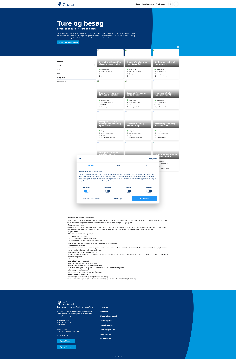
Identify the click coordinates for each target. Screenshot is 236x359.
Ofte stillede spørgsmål (108, 316)
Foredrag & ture (148, 4)
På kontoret (104, 307)
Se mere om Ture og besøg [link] (68, 42)
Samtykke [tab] (90, 165)
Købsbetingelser (106, 321)
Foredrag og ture (66, 28)
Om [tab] (145, 165)
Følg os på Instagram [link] (66, 347)
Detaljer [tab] (118, 165)
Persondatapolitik (106, 325)
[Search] (171, 4)
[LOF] (70, 4)
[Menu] (176, 4)
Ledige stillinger (105, 334)
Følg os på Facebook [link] (66, 341)
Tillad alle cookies (144, 199)
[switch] (107, 191)
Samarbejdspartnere (107, 330)
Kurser (138, 4)
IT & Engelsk (160, 4)
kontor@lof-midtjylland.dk (70, 331)
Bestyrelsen (104, 312)
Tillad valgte (118, 199)
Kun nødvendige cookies (91, 199)
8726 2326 (63, 329)
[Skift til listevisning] (178, 47)
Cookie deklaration (118, 357)
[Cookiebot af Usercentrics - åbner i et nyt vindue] (149, 159)
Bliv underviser (105, 339)
